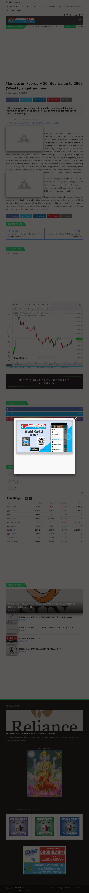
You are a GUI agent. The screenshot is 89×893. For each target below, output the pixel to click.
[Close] (75, 418)
